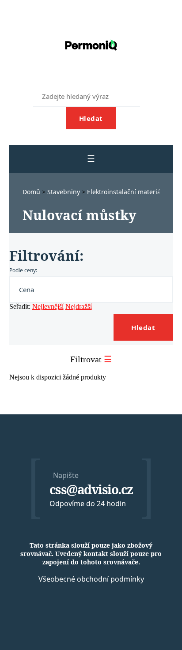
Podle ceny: (23, 270)
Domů (32, 192)
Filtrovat (91, 359)
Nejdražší (78, 306)
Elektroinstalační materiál (125, 192)
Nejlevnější (48, 306)
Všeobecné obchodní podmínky (91, 579)
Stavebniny (64, 192)
